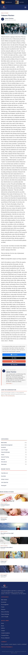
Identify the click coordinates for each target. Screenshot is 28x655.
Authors (3, 628)
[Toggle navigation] (25, 7)
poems (2, 454)
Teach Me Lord (4, 473)
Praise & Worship (5, 614)
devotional (3, 447)
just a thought (4, 449)
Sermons (3, 609)
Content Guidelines (5, 633)
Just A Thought (4, 616)
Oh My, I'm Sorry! (4, 479)
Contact (3, 630)
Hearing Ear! (3, 485)
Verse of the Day (5, 611)
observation (3, 464)
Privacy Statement (5, 637)
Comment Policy (5, 635)
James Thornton (9, 18)
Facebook (15, 354)
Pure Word (3, 476)
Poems (2, 607)
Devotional (3, 602)
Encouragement (4, 604)
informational (4, 461)
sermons (3, 459)
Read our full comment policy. (8, 395)
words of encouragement (6, 445)
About (2, 625)
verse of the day (5, 457)
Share (15, 357)
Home (2, 623)
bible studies (4, 442)
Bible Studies (4, 599)
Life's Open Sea (4, 482)
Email (15, 361)
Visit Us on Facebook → (7, 646)
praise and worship (5, 452)
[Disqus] (14, 416)
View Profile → (9, 383)
